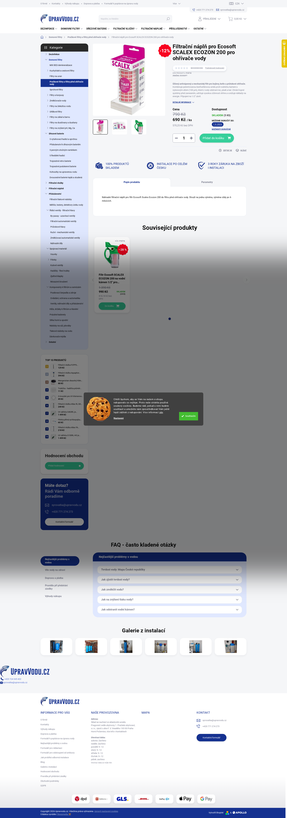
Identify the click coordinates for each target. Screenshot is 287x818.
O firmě (44, 3)
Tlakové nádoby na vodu (61, 331)
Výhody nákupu (72, 3)
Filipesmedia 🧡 (64, 814)
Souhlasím (190, 416)
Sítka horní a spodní (59, 320)
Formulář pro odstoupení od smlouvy (58, 752)
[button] (169, 319)
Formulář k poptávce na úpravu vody (121, 3)
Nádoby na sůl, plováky (60, 325)
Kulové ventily (56, 265)
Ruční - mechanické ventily (62, 232)
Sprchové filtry (56, 89)
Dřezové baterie (56, 133)
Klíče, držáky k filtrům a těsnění (64, 309)
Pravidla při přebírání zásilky (53, 776)
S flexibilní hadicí (57, 155)
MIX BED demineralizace (61, 65)
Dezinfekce (54, 54)
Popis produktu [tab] (132, 182)
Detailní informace (182, 102)
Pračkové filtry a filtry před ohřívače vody (66, 83)
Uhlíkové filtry (56, 111)
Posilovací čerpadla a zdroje (63, 293)
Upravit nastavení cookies (106, 811)
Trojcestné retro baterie (60, 161)
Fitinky (53, 260)
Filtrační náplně (56, 188)
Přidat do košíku (213, 138)
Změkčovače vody (58, 100)
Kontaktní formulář (64, 522)
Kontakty (56, 3)
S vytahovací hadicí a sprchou (63, 139)
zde (161, 412)
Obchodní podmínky (50, 781)
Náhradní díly (56, 243)
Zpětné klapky (56, 276)
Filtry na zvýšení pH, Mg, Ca (62, 128)
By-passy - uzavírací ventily (62, 216)
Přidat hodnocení (56, 465)
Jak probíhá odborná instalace (55, 757)
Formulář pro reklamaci (51, 748)
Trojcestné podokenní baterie (63, 166)
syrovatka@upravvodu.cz (67, 505)
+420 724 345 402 (12, 679)
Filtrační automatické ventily (63, 221)
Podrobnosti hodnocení (214, 68)
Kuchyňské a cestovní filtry (62, 70)
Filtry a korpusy (57, 95)
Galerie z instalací (49, 767)
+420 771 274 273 (62, 511)
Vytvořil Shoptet (216, 812)
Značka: (180, 76)
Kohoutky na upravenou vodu (63, 172)
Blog (43, 762)
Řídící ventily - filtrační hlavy (62, 210)
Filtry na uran (56, 76)
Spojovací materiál (58, 249)
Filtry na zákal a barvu (60, 117)
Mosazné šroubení (58, 281)
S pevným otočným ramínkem (63, 150)
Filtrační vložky (56, 183)
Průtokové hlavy (57, 227)
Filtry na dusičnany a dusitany (63, 122)
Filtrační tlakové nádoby (61, 199)
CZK (237, 3)
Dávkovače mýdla (58, 336)
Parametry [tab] (207, 182)
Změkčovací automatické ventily (65, 238)
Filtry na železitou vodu (60, 106)
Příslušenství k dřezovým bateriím (65, 144)
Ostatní (52, 342)
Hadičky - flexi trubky (60, 271)
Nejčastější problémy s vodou (54, 743)
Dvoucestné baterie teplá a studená (66, 177)
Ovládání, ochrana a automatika (65, 298)
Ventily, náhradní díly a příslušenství (66, 303)
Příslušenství (55, 194)
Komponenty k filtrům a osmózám (65, 287)
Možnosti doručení (221, 129)
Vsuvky (53, 254)
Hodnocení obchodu (50, 771)
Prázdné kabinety (58, 314)
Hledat (168, 19)
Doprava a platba (92, 3)
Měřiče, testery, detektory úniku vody (66, 205)
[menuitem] (49, 28)
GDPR (43, 785)
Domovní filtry (55, 60)
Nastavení (119, 418)
